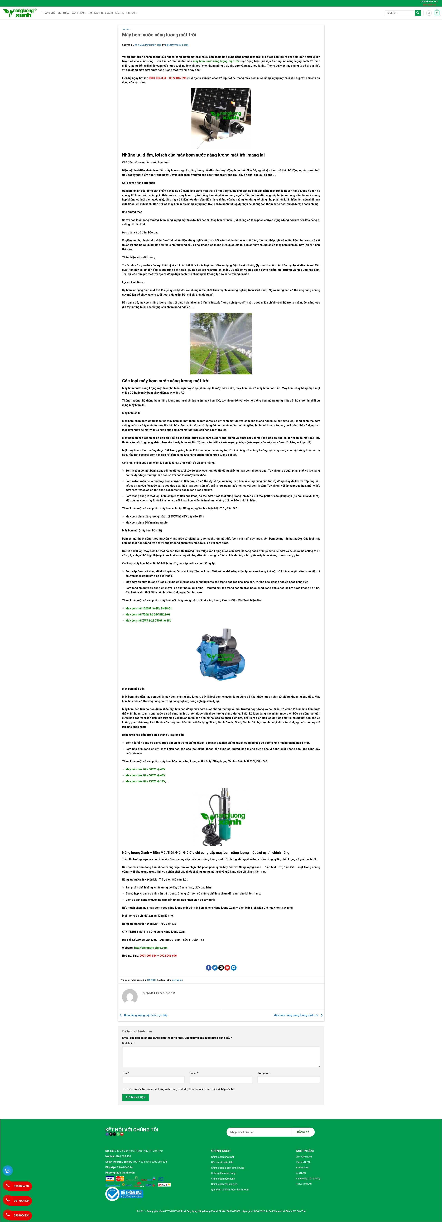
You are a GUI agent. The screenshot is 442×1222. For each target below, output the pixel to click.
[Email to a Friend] (221, 968)
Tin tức (130, 13)
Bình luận (128, 1043)
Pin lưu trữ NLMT (304, 1183)
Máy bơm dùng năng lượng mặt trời (296, 1015)
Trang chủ (48, 13)
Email (194, 1073)
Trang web (263, 1073)
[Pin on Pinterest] (227, 968)
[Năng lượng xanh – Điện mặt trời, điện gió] (20, 13)
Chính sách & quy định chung (227, 1167)
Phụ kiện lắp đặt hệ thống (308, 1178)
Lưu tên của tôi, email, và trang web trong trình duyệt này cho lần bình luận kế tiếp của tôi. (181, 1089)
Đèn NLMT (301, 1173)
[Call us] (118, 1134)
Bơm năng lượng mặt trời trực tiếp (145, 1015)
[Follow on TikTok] (110, 1134)
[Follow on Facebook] (107, 1134)
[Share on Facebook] (209, 968)
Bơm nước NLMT (304, 1156)
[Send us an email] (114, 1134)
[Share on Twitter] (215, 968)
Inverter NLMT (302, 1167)
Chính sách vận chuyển (224, 1184)
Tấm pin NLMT (303, 1162)
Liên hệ (119, 13)
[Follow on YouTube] (121, 1134)
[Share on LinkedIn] (234, 968)
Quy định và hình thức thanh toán (230, 1189)
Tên (125, 1073)
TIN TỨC (126, 30)
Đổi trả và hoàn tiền (222, 1162)
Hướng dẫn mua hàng (223, 1173)
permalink (177, 980)
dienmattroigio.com (176, 45)
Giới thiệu (63, 13)
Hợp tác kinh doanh (101, 13)
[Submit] (418, 13)
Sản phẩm (78, 13)
